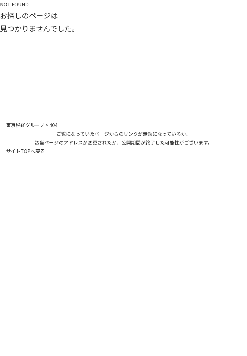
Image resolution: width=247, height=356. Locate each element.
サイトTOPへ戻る (25, 150)
